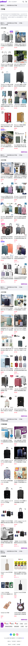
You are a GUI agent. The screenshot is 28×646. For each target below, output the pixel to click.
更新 (23, 638)
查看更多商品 (24, 151)
